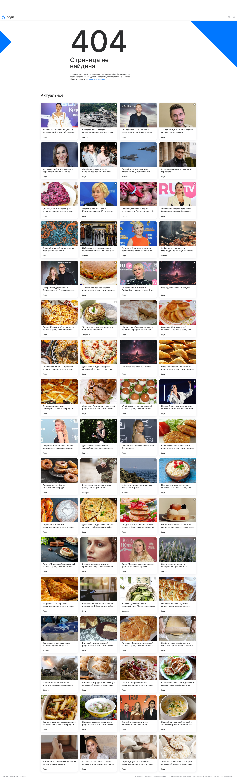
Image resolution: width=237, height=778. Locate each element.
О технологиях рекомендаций (155, 776)
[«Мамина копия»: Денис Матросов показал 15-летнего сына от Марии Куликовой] (98, 200)
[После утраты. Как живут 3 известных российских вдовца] (138, 121)
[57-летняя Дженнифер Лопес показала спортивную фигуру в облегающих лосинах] (98, 753)
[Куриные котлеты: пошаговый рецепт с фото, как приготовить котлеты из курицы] (177, 437)
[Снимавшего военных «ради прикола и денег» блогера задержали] (59, 634)
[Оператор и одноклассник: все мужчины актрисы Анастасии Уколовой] (59, 437)
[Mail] (3, 17)
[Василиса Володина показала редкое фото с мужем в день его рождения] (138, 239)
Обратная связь (227, 776)
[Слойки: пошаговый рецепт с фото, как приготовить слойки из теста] (177, 634)
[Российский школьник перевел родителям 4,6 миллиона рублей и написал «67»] (98, 595)
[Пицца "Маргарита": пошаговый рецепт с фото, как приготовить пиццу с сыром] (59, 318)
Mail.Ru (5, 776)
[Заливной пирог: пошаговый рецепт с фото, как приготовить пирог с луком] (98, 279)
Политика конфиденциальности (179, 776)
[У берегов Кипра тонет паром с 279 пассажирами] (138, 476)
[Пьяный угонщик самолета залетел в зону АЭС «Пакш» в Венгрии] (138, 160)
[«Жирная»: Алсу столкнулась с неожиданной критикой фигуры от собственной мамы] (59, 121)
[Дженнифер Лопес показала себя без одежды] (138, 437)
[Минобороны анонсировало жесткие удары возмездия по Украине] (59, 674)
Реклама (23, 776)
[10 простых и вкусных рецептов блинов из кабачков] (98, 318)
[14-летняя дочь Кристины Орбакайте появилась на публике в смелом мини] (138, 279)
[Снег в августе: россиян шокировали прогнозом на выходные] (177, 555)
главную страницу (97, 79)
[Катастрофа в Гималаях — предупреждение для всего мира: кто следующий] (98, 121)
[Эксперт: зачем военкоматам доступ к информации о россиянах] (98, 476)
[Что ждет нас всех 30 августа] (138, 358)
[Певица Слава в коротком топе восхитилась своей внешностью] (177, 397)
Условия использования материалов (206, 776)
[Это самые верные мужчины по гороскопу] (177, 160)
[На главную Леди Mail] (9, 17)
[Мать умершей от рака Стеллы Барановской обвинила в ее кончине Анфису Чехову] (59, 160)
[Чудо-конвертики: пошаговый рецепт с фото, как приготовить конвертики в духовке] (177, 358)
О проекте (139, 776)
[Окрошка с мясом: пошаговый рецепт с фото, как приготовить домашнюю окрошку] (98, 713)
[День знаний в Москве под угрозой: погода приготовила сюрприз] (98, 437)
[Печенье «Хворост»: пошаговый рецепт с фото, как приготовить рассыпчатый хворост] (138, 634)
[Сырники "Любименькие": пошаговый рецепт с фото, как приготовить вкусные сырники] (177, 318)
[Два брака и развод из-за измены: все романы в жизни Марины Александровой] (98, 160)
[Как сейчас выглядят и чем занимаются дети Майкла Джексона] (138, 713)
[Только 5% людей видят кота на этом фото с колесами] (59, 239)
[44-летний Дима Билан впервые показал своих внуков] (177, 121)
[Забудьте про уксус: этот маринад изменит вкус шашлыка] (177, 239)
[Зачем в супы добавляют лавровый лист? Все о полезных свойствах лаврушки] (138, 595)
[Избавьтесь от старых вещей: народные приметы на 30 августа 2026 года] (98, 239)
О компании (14, 776)
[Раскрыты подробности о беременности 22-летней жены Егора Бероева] (59, 279)
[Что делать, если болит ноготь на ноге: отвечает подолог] (59, 753)
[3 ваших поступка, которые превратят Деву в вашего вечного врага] (98, 555)
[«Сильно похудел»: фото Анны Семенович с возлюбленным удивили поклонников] (177, 200)
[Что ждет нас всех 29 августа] (177, 279)
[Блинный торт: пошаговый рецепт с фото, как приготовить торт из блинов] (98, 634)
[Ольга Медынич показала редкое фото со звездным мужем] (138, 555)
